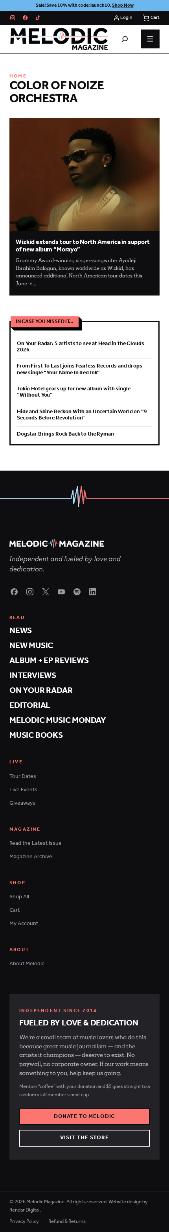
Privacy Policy (24, 1221)
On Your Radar (40, 690)
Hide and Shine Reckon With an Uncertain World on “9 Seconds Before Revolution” (82, 414)
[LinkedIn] (92, 592)
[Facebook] (25, 18)
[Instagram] (12, 18)
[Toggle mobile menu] (150, 39)
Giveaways (22, 803)
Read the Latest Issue (35, 843)
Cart (14, 910)
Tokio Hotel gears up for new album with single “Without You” (73, 392)
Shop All (19, 897)
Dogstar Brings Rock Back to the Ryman (65, 434)
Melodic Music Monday (57, 720)
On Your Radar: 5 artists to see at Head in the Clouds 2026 (80, 346)
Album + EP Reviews (48, 661)
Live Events (23, 790)
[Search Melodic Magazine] (124, 39)
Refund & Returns (67, 1221)
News (20, 631)
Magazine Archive (30, 857)
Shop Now (123, 5)
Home (18, 76)
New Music (31, 646)
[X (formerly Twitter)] (45, 592)
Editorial (29, 705)
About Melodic (26, 964)
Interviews (32, 675)
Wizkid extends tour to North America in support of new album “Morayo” (82, 246)
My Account (23, 923)
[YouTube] (61, 592)
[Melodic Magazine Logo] (58, 39)
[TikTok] (38, 18)
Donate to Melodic (85, 1116)
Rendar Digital (24, 1210)
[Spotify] (77, 592)
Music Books (36, 735)
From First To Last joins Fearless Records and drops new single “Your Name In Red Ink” (79, 369)
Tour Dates (22, 776)
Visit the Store (84, 1137)
